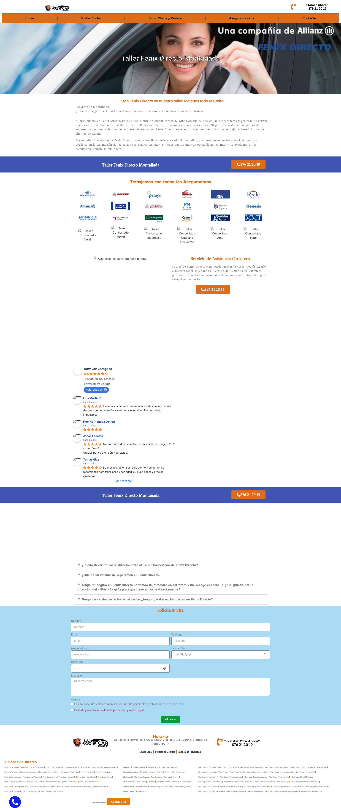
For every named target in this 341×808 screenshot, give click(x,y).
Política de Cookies (165, 752)
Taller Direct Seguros (148, 772)
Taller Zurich (141, 791)
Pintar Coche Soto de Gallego (81, 786)
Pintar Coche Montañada (67, 777)
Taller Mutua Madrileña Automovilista (168, 782)
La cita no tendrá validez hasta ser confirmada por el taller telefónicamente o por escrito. (129, 704)
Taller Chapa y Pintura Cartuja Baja (250, 767)
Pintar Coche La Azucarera (31, 777)
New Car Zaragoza (98, 369)
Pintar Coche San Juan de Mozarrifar (37, 786)
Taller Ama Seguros (139, 767)
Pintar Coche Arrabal (37, 767)
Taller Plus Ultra (127, 786)
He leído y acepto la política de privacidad (100, 710)
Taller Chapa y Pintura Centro (207, 772)
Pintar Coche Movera (105, 777)
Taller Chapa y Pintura (165, 18)
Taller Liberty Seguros (171, 777)
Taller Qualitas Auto (141, 786)
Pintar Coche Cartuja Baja (54, 767)
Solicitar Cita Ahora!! (242, 741)
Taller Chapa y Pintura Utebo (235, 791)
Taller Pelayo (187, 782)
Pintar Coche (91, 18)
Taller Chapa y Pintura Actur (207, 767)
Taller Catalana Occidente (131, 772)
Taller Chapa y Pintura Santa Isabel (316, 786)
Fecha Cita (178, 648)
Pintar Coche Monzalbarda (86, 777)
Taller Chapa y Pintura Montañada (302, 777)
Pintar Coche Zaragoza (55, 791)
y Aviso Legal (135, 710)
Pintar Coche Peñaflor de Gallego (50, 782)
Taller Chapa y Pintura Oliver (254, 782)
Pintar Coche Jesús (86, 772)
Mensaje (76, 675)
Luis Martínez (92, 398)
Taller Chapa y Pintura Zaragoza (311, 791)
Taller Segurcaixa (184, 786)
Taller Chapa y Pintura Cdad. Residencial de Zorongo (308, 767)
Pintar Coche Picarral (70, 782)
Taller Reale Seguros (156, 786)
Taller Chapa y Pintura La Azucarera (255, 777)
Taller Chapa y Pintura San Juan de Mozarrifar (288, 786)
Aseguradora (79, 648)
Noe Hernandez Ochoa (99, 421)
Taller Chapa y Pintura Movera (233, 782)
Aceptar (76, 699)
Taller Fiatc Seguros (178, 772)
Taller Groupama (156, 777)
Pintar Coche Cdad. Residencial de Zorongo (101, 767)
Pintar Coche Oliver (10, 782)
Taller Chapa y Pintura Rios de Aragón (232, 786)
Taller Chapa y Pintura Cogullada (230, 772)
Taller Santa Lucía (170, 786)
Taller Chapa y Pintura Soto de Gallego (210, 791)
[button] (171, 565)
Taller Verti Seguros (129, 791)
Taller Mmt (151, 782)
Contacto (309, 18)
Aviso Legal (146, 752)
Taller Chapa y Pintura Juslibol (208, 777)
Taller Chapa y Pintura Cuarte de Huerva (256, 772)
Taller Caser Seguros (169, 767)
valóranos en (94, 389)
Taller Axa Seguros (154, 767)
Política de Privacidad (189, 752)
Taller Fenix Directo (163, 772)
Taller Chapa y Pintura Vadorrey (257, 791)
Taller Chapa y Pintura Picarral (207, 786)
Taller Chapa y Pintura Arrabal (227, 767)
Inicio (29, 18)
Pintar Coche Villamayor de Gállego (33, 791)
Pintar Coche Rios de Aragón (89, 782)
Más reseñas (123, 481)
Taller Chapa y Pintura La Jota (278, 777)
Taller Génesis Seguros (141, 777)
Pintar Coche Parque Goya (28, 782)
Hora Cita (77, 662)
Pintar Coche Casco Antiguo (74, 767)
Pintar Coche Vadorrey (11, 791)
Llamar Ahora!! (317, 5)
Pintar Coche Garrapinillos (69, 772)
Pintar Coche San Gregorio (13, 786)
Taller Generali (127, 777)
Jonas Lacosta (93, 436)
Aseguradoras (239, 18)
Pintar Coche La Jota (50, 777)
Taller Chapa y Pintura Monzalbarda (209, 782)
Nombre (76, 621)
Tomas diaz (91, 459)
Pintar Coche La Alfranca (12, 777)
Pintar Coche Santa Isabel (60, 786)
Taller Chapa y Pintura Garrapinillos (282, 772)
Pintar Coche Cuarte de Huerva (48, 772)
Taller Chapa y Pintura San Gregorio (258, 786)
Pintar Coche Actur (21, 767)
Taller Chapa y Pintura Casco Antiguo (276, 767)
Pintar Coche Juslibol (103, 772)
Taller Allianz (127, 767)
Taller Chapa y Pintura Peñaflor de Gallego (304, 782)
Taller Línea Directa (129, 782)
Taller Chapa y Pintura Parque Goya (277, 782)
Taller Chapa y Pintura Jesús (305, 772)
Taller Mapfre (141, 782)
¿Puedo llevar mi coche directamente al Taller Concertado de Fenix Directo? (140, 565)
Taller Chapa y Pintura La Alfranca (231, 777)
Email (74, 634)
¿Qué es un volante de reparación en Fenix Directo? (121, 575)
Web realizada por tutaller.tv (106, 803)
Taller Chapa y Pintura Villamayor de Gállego (283, 791)
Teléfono (176, 634)
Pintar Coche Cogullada (28, 772)
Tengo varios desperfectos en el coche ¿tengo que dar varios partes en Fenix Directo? (147, 599)
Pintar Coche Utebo (99, 786)
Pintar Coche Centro (11, 772)
